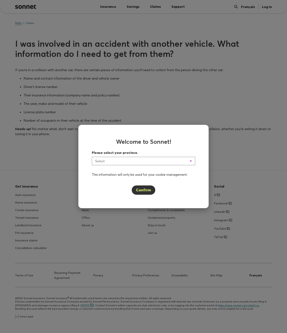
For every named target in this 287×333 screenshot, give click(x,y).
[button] (143, 161)
